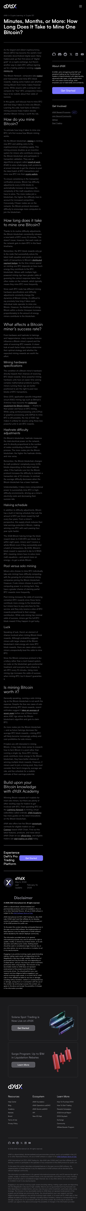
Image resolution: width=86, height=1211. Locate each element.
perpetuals (37, 823)
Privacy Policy (13, 1123)
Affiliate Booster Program (65, 1127)
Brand (10, 1116)
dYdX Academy (34, 812)
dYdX (6, 15)
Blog (9, 1105)
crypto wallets (32, 174)
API (34, 1113)
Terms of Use (12, 1120)
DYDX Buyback (62, 1116)
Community (61, 1123)
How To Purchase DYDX (65, 1102)
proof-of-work (34, 162)
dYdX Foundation (38, 1102)
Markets (10, 1113)
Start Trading (57, 123)
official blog (26, 835)
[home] (10, 6)
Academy (11, 1109)
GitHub (55, 120)
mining (30, 140)
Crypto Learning (16, 15)
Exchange (60, 1120)
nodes (39, 75)
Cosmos (7, 829)
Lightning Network (15, 809)
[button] (80, 6)
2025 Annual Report (64, 1113)
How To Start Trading (64, 1105)
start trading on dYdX (23, 838)
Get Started (31, 858)
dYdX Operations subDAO (41, 1105)
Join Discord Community (61, 116)
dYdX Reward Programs (61, 112)
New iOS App (37, 1116)
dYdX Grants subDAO (40, 1109)
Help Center (12, 1102)
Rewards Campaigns (64, 1109)
